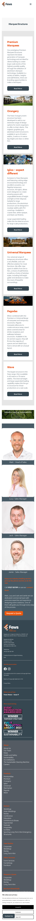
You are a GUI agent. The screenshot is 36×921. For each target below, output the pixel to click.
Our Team (7, 751)
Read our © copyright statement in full (13, 679)
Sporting (7, 832)
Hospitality (8, 827)
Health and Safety (10, 755)
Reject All (18, 917)
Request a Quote (13, 613)
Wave (6, 793)
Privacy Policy (7, 683)
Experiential (8, 823)
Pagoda (6, 790)
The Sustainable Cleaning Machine (16, 762)
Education (7, 818)
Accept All (18, 907)
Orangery (7, 781)
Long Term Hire (16, 832)
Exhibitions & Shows (11, 820)
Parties (6, 814)
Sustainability (8, 757)
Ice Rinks (7, 830)
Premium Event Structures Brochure (17, 892)
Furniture (7, 865)
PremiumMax (8, 776)
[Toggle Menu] (31, 4)
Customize (18, 912)
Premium (7, 779)
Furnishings (8, 863)
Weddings (7, 809)
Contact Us (9, 916)
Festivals (7, 825)
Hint (5, 657)
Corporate (8, 846)
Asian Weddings (10, 811)
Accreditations (9, 760)
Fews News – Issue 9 (11, 695)
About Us (7, 748)
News (6, 753)
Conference (8, 816)
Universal (7, 786)
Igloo (6, 783)
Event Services (9, 861)
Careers (7, 764)
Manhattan (8, 788)
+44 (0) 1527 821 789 (9, 651)
